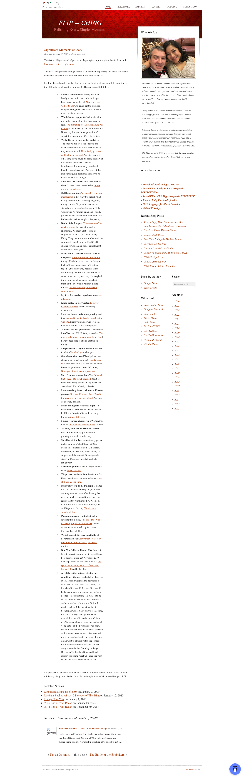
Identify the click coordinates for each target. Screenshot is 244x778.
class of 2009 (88, 424)
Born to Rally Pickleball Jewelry (160, 200)
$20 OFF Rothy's (152, 208)
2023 (177, 314)
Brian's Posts (150, 287)
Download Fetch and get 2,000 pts (161, 184)
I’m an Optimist (60, 754)
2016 (177, 346)
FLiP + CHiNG (152, 326)
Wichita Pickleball (153, 339)
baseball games (78, 352)
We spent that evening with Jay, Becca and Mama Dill (81, 565)
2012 (177, 363)
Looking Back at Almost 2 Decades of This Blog (72, 695)
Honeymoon (190, 6)
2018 (177, 337)
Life (84, 54)
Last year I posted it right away (59, 64)
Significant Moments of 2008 (60, 691)
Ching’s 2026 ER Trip (155, 261)
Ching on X (149, 313)
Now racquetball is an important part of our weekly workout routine (81, 542)
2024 (177, 310)
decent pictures (74, 470)
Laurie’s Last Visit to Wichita (158, 248)
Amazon (140, 6)
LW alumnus (75, 424)
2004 (177, 399)
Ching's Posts (150, 283)
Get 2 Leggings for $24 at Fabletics (161, 204)
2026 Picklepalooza (153, 257)
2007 (177, 386)
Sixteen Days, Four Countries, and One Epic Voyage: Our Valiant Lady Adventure (165, 223)
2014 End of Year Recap (58, 706)
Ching (73, 54)
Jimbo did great (76, 416)
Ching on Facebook (153, 309)
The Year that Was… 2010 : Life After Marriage (83, 728)
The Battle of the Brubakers (107, 754)
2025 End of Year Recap (58, 703)
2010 (177, 372)
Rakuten (156, 6)
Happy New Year (54, 699)
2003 (177, 404)
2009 (177, 377)
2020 (177, 328)
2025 (177, 305)
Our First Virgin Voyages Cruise (160, 230)
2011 (177, 368)
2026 (177, 301)
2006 (177, 390)
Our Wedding (150, 330)
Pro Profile (190, 769)
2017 (177, 341)
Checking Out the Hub (155, 243)
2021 (177, 323)
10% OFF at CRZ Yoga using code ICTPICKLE (169, 196)
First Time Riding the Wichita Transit (163, 239)
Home (108, 6)
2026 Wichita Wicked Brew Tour (160, 266)
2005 (177, 395)
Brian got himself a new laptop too (78, 371)
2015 (177, 350)
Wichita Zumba (151, 344)
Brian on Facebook (153, 304)
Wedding (172, 6)
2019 (177, 332)
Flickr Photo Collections (150, 319)
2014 (177, 355)
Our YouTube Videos (154, 335)
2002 (177, 408)
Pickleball (123, 6)
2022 (177, 319)
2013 (177, 359)
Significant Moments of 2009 (63, 49)
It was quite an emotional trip (86, 257)
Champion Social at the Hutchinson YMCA (165, 252)
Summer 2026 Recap (154, 234)
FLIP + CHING (80, 22)
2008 (177, 381)
